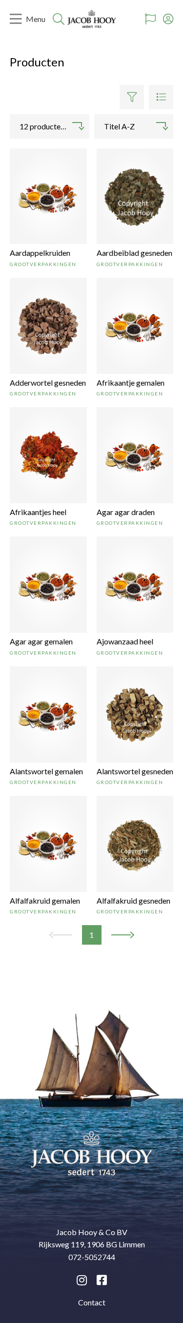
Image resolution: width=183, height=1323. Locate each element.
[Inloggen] (168, 19)
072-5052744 (91, 1256)
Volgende (122, 935)
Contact (91, 1302)
